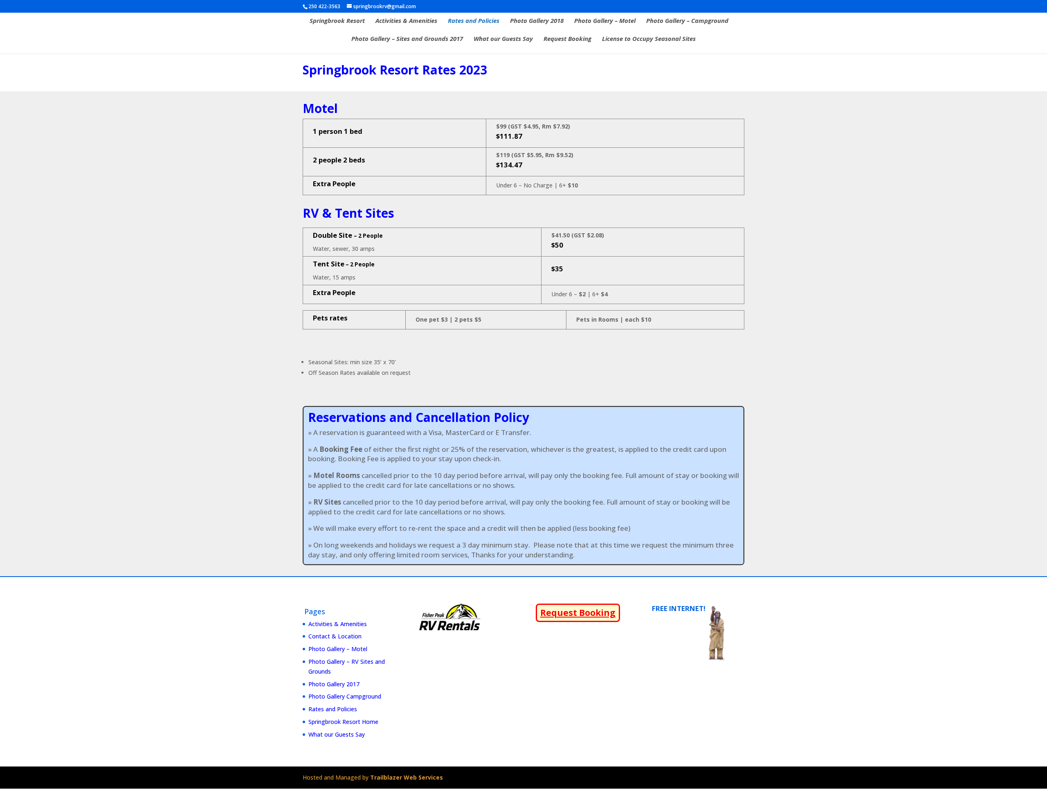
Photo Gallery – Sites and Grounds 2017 (407, 39)
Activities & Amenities (406, 21)
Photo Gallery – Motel (605, 21)
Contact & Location (335, 636)
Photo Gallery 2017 (333, 684)
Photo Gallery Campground (344, 696)
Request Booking (567, 39)
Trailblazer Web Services (406, 777)
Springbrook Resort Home (343, 722)
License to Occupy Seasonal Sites (649, 39)
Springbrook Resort (337, 21)
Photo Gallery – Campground (687, 21)
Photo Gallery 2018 (537, 21)
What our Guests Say (503, 39)
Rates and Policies (473, 21)
